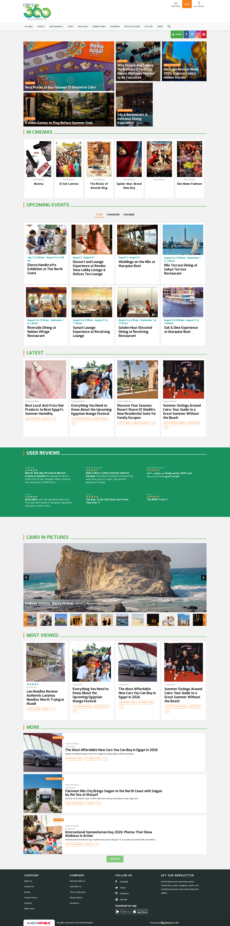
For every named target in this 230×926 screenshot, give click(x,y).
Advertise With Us (77, 881)
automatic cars (146, 702)
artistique (194, 423)
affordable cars (127, 702)
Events (41, 26)
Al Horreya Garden (81, 419)
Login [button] (178, 34)
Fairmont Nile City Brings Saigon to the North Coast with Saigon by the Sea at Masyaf (113, 793)
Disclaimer (74, 903)
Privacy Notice (76, 898)
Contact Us (29, 887)
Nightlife (83, 26)
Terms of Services (77, 892)
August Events (100, 419)
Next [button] (204, 577)
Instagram (124, 893)
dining (90, 803)
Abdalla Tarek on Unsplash (46, 608)
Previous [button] (26, 577)
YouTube (123, 899)
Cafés (70, 26)
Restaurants (56, 26)
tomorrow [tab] (112, 214)
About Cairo (29, 909)
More (160, 26)
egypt (88, 844)
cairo (45, 709)
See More (115, 859)
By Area (29, 26)
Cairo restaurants (75, 803)
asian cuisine (34, 709)
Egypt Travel (124, 423)
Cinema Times (98, 26)
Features (28, 903)
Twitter (122, 888)
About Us (28, 881)
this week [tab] (128, 214)
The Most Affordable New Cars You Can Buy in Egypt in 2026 (111, 750)
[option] (115, 577)
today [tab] (99, 214)
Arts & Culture (132, 26)
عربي (187, 3)
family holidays (141, 423)
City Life (148, 26)
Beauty (46, 419)
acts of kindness (74, 844)
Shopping (115, 26)
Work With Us (75, 887)
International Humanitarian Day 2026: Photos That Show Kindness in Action (108, 834)
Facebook (123, 882)
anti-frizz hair (33, 419)
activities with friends (175, 423)
